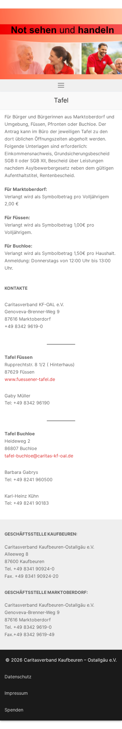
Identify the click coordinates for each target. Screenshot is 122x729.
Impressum (16, 693)
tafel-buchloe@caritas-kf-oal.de (39, 456)
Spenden (14, 710)
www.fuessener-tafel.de (30, 379)
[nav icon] (61, 85)
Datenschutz (18, 676)
